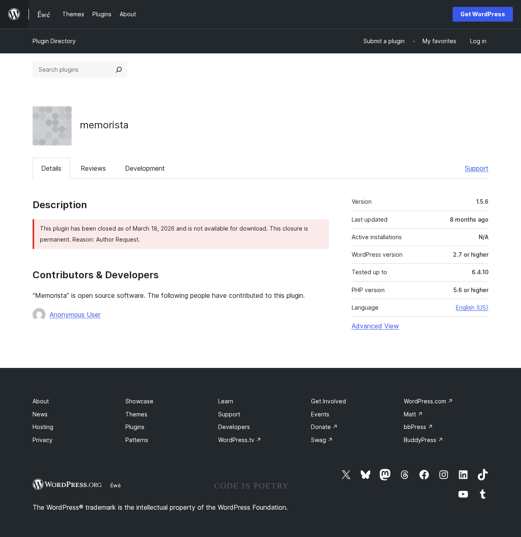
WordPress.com (428, 401)
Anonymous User (75, 314)
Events (320, 414)
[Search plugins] (119, 70)
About (41, 401)
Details (51, 168)
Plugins (134, 426)
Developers (234, 426)
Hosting (43, 426)
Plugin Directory (54, 40)
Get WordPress (482, 14)
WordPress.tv (239, 439)
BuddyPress (423, 439)
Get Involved (328, 401)
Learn (225, 401)
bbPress (418, 426)
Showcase (139, 401)
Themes (136, 414)
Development (145, 168)
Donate (324, 426)
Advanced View (375, 326)
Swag (322, 439)
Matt (413, 414)
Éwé (115, 485)
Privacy (43, 439)
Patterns (136, 439)
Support (476, 168)
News (40, 414)
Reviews (93, 168)
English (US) (472, 307)
